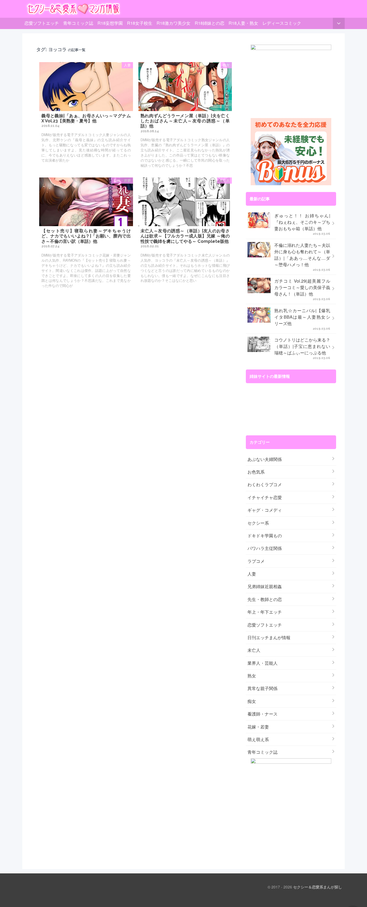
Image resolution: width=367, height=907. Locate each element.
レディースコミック (281, 23)
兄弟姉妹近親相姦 (264, 586)
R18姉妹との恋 (209, 23)
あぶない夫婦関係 (264, 459)
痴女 (251, 701)
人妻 (251, 574)
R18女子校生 (139, 23)
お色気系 (256, 472)
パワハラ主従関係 (264, 548)
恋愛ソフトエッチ (41, 23)
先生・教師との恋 (264, 599)
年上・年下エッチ (264, 612)
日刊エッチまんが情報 (268, 637)
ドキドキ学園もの (264, 535)
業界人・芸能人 (262, 663)
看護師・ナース (262, 714)
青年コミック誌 (78, 23)
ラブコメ (256, 561)
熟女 (251, 676)
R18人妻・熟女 (243, 23)
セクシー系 (258, 523)
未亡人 (253, 650)
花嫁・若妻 (258, 727)
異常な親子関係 (262, 688)
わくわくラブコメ (264, 484)
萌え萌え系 (258, 739)
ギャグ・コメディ (264, 510)
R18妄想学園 (110, 23)
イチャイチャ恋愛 (264, 497)
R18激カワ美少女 (173, 23)
